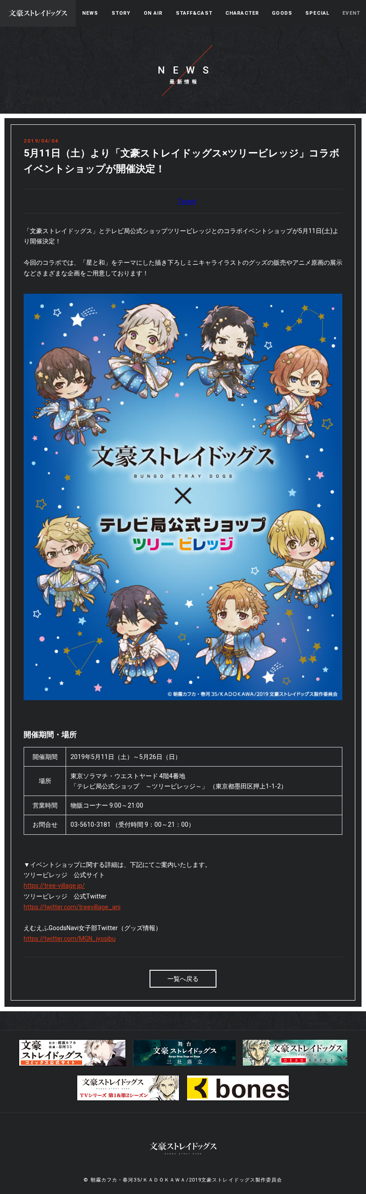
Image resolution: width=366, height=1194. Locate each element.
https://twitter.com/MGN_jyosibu (70, 938)
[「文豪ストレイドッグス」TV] (128, 1099)
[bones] (238, 1099)
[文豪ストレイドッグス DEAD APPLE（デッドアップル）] (295, 1063)
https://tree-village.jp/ (54, 885)
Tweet (187, 201)
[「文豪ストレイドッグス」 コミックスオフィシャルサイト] (72, 1064)
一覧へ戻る (183, 978)
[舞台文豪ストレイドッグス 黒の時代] (184, 1063)
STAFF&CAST (194, 13)
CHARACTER (242, 13)
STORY (121, 13)
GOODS (282, 13)
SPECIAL (317, 13)
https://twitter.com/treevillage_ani (72, 907)
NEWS (90, 13)
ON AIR (153, 13)
